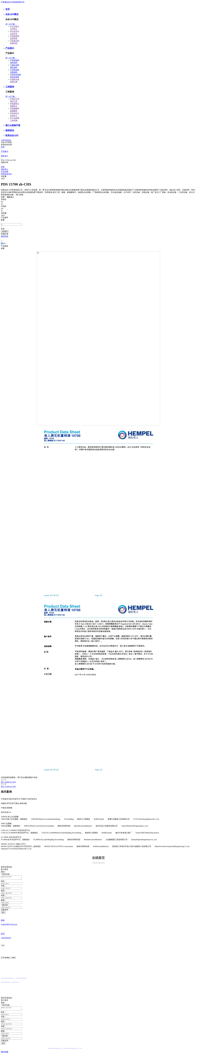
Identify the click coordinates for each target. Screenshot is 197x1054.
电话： (3, 891)
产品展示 (9, 48)
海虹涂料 (13, 67)
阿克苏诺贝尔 (6, 174)
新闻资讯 (9, 130)
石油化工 (13, 116)
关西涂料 (13, 72)
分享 (4, 243)
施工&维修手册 (12, 125)
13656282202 (6, 140)
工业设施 (13, 120)
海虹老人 (4, 169)
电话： (3, 1021)
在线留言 (5, 231)
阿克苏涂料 (14, 77)
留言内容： (6, 1005)
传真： (3, 895)
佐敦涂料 (13, 63)
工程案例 (9, 86)
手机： (3, 886)
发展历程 (13, 43)
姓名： (3, 881)
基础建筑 (13, 111)
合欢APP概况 (11, 14)
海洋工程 (13, 101)
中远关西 (4, 172)
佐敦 (3, 167)
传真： (3, 1026)
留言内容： (6, 874)
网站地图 (4, 1052)
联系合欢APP (11, 135)
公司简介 (13, 29)
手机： (3, 1017)
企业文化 (13, 34)
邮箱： (3, 900)
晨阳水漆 (13, 82)
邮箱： (3, 1031)
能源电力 (13, 106)
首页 (7, 9)
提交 (3, 912)
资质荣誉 (13, 38)
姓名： (3, 1012)
